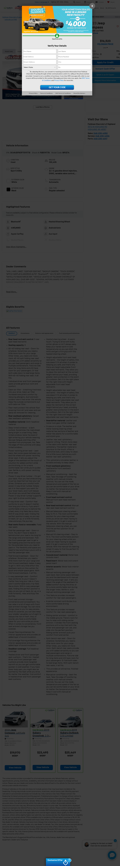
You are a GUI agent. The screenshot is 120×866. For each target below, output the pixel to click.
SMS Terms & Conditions (63, 93)
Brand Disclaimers (79, 93)
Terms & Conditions (46, 93)
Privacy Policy (59, 80)
